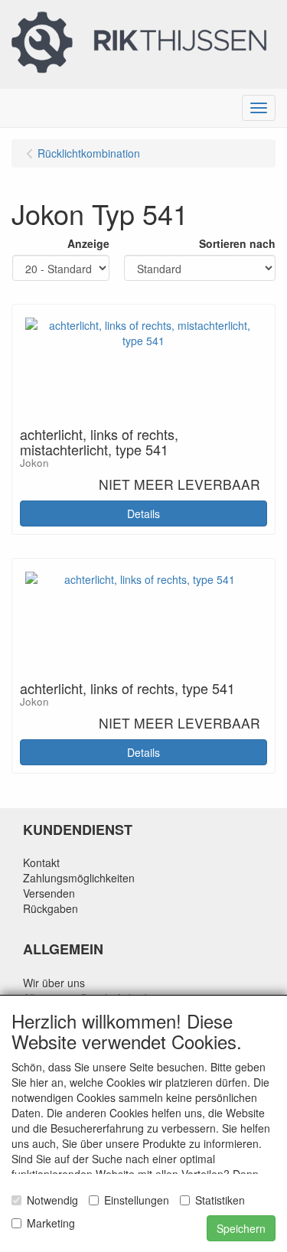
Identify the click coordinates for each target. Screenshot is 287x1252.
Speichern (241, 1228)
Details (143, 513)
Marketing (51, 1223)
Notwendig (52, 1200)
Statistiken (220, 1200)
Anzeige (88, 243)
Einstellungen (136, 1200)
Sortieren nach (237, 243)
